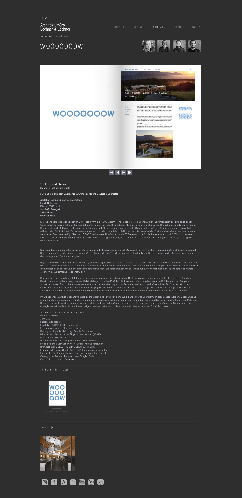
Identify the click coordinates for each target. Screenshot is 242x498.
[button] (46, 18)
